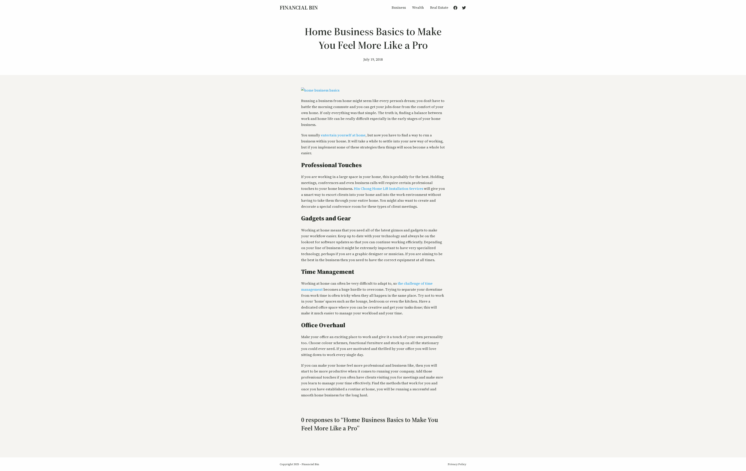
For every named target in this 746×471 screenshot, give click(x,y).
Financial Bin (299, 7)
